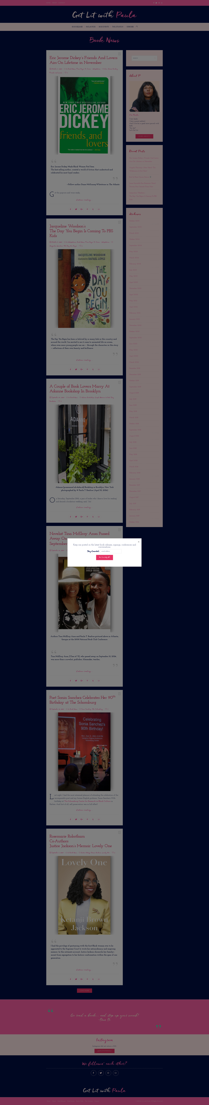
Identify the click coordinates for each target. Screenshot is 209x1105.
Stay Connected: (93, 551)
